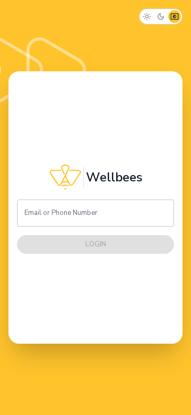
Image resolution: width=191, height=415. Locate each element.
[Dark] (160, 16)
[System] (174, 16)
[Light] (147, 16)
